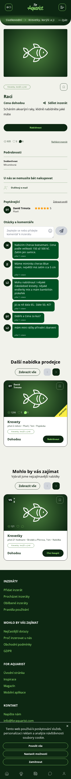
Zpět (64, 20)
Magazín (9, 686)
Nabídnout (36, 127)
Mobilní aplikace (15, 692)
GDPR (8, 651)
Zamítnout (35, 762)
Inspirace (10, 679)
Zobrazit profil (60, 201)
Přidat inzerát (13, 590)
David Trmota (21, 208)
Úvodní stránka (14, 673)
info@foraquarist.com (19, 721)
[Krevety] (35, 399)
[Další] (56, 372)
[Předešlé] (47, 372)
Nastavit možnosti (35, 754)
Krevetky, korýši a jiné (43, 20)
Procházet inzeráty (16, 597)
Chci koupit (53, 553)
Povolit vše (35, 746)
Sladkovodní (14, 20)
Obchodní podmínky (17, 644)
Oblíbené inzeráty (16, 603)
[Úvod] (35, 7)
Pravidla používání (16, 610)
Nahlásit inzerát (59, 141)
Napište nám (12, 714)
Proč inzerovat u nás (18, 638)
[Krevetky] (35, 512)
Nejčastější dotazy (16, 631)
